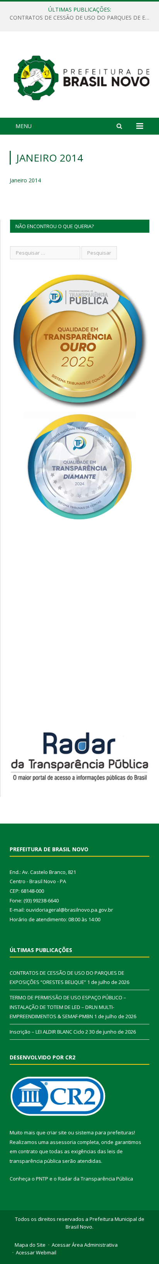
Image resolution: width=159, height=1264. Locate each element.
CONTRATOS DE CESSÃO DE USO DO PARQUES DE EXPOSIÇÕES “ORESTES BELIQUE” (81, 17)
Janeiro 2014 (25, 180)
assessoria (63, 1142)
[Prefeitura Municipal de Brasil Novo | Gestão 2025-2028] (81, 75)
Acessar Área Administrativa (85, 1244)
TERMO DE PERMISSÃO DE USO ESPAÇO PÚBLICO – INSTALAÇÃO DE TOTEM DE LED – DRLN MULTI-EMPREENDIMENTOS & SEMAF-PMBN (68, 1007)
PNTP (42, 1178)
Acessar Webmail (36, 1252)
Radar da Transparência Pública (95, 1178)
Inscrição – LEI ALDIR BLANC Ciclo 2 (49, 1031)
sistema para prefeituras (104, 1132)
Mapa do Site (30, 1244)
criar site (57, 1132)
